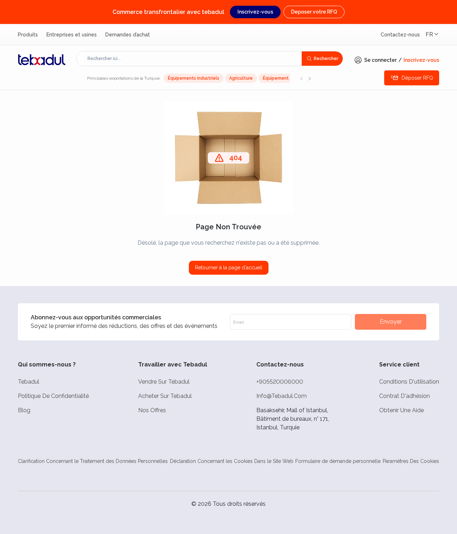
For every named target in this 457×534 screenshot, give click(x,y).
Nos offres (152, 410)
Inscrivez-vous (255, 12)
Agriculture (241, 78)
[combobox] (193, 58)
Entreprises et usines (71, 35)
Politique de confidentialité (53, 396)
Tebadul (28, 381)
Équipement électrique (287, 78)
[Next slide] (309, 78)
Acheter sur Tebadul (165, 396)
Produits (28, 35)
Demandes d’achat (127, 35)
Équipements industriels (193, 78)
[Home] (42, 59)
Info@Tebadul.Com (281, 396)
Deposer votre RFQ (314, 12)
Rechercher (326, 58)
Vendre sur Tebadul (164, 381)
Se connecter (380, 60)
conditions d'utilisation (409, 381)
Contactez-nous (400, 35)
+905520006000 (279, 381)
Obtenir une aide (401, 410)
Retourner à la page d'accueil (228, 267)
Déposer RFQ (417, 78)
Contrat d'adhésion (404, 396)
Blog (24, 410)
